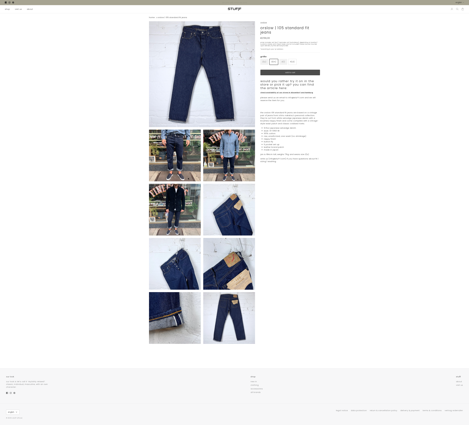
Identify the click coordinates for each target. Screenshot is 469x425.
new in (254, 381)
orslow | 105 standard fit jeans (172, 17)
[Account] (451, 9)
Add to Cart (290, 72)
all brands (256, 392)
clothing (255, 385)
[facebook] (6, 2)
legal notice (342, 410)
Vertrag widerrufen (454, 410)
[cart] (462, 9)
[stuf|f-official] (234, 9)
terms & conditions (432, 410)
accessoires (257, 389)
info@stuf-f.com (296, 97)
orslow (263, 22)
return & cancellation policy (383, 410)
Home (152, 17)
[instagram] (9, 2)
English (459, 2)
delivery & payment (410, 410)
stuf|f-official (17, 418)
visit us (18, 9)
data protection (359, 410)
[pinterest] (13, 2)
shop (7, 9)
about (30, 9)
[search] (457, 9)
